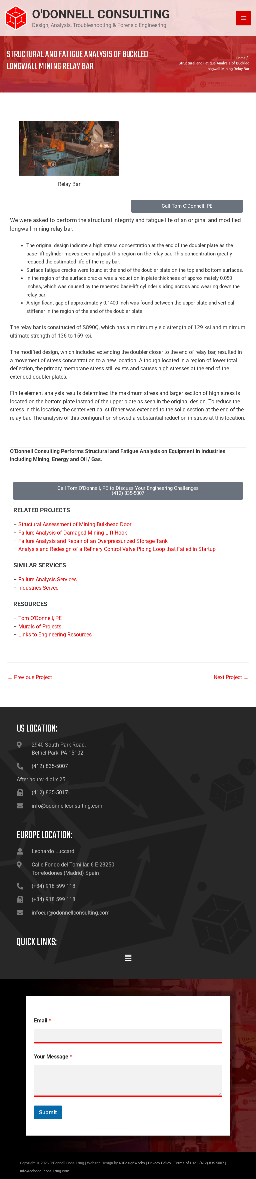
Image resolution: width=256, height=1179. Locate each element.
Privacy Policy (159, 1163)
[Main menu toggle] (243, 18)
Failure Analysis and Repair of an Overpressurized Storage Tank (93, 541)
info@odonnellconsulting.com (44, 1171)
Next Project (231, 677)
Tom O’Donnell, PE (40, 618)
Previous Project (29, 677)
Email (42, 1020)
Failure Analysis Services (47, 579)
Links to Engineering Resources (55, 634)
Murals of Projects (39, 626)
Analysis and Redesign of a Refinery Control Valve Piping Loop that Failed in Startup (117, 549)
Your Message (53, 1056)
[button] (128, 958)
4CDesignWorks (132, 1163)
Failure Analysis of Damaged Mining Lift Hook (72, 533)
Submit (48, 1112)
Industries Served (38, 588)
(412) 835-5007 (211, 1163)
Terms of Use (185, 1163)
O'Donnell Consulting (101, 14)
